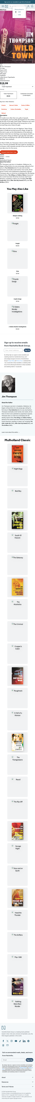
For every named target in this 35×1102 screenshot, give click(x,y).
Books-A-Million (25, 105)
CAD (19, 15)
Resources (5, 1082)
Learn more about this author (10, 432)
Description (3, 115)
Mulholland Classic (5, 160)
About (3, 1077)
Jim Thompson (6, 66)
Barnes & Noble (13, 105)
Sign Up (27, 350)
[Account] (28, 6)
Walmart (3, 113)
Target (26, 109)
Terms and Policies (8, 1087)
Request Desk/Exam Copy (8, 152)
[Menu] (3, 6)
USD (19, 12)
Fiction (2, 157)
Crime (7, 157)
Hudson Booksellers (16, 109)
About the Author (5, 162)
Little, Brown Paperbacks (7, 77)
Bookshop (4, 109)
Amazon (3, 105)
